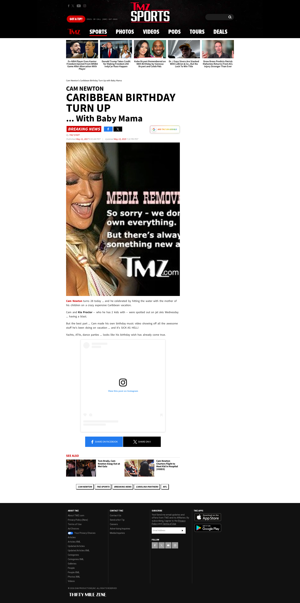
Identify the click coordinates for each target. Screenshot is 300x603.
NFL (165, 486)
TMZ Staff (74, 134)
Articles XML (74, 541)
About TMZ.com (76, 515)
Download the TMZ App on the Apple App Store (208, 517)
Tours (197, 32)
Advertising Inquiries (120, 528)
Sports (98, 32)
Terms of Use (75, 524)
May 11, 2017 (82, 139)
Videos (151, 32)
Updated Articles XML (79, 550)
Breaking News (122, 486)
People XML (74, 572)
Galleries (72, 563)
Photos (125, 32)
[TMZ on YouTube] (168, 545)
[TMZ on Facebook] (68, 6)
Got (76, 19)
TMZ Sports (103, 486)
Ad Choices (73, 528)
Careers (114, 524)
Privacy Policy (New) (78, 520)
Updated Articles (76, 546)
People (71, 568)
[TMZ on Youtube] (78, 6)
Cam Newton (85, 486)
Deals (220, 32)
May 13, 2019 (120, 139)
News (73, 32)
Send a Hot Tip (117, 520)
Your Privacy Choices (84, 533)
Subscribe (182, 530)
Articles (72, 537)
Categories (73, 555)
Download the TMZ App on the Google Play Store (208, 528)
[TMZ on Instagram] (84, 6)
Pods (174, 32)
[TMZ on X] (73, 6)
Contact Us (115, 515)
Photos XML (74, 576)
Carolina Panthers (147, 486)
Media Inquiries (117, 533)
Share (106, 441)
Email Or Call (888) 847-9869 (102, 19)
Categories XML (76, 559)
